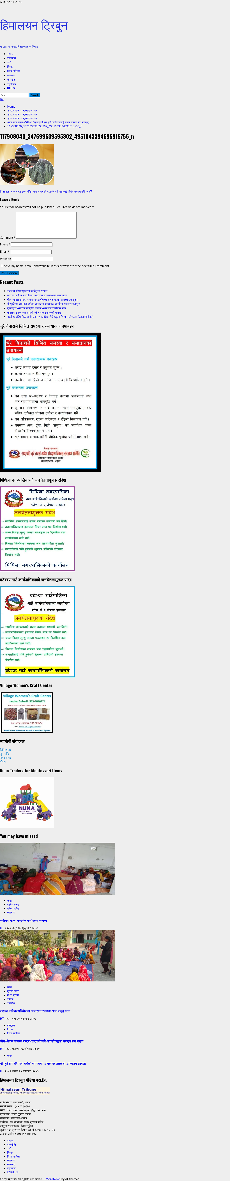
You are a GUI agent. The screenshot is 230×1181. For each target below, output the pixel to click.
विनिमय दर (5, 750)
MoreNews (53, 1179)
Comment (7, 238)
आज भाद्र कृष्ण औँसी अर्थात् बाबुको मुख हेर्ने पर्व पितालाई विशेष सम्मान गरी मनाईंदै (46, 191)
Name (5, 244)
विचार (10, 66)
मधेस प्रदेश (13, 908)
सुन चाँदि (4, 754)
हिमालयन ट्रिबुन (34, 24)
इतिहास (11, 1025)
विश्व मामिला (13, 71)
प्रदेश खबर (13, 905)
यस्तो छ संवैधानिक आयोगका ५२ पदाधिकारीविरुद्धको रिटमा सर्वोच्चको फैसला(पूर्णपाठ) (50, 316)
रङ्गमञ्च (11, 84)
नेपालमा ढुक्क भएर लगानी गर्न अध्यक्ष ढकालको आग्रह (34, 312)
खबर (9, 901)
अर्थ (9, 62)
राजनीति (11, 58)
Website (5, 259)
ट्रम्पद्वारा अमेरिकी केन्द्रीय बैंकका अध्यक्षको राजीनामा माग (36, 308)
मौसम (3, 762)
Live (2, 99)
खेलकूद (11, 79)
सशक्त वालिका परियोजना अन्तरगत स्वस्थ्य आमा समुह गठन (37, 295)
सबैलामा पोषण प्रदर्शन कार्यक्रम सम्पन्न (27, 291)
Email (5, 252)
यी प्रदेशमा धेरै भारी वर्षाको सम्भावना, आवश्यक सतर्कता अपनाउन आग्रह (43, 304)
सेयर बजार (5, 758)
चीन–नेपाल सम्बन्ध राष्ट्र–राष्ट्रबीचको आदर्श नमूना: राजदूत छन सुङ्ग (42, 299)
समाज (10, 53)
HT (2, 928)
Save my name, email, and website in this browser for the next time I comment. (57, 266)
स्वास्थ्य (11, 75)
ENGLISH (11, 88)
